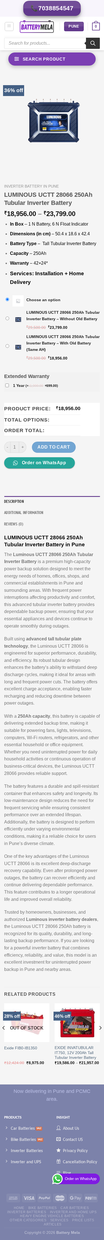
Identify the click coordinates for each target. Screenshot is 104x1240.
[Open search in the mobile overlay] (52, 43)
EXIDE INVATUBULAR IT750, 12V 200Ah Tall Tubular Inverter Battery (75, 1053)
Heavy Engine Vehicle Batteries (52, 1216)
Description (14, 501)
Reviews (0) (13, 524)
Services (59, 1220)
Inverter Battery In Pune (31, 186)
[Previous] (4, 1039)
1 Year (35, 385)
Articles (53, 1224)
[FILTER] (52, 59)
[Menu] (9, 26)
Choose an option (43, 300)
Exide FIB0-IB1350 (20, 1048)
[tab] (52, 501)
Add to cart (53, 447)
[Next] (100, 1039)
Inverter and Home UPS (73, 1212)
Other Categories (28, 1220)
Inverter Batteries (26, 1212)
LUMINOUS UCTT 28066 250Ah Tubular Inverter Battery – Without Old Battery (63, 315)
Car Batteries (74, 1208)
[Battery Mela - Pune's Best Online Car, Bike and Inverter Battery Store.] (36, 26)
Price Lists (83, 1220)
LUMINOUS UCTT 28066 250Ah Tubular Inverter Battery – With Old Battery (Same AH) (63, 343)
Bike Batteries (42, 1208)
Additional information (24, 513)
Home (19, 1208)
